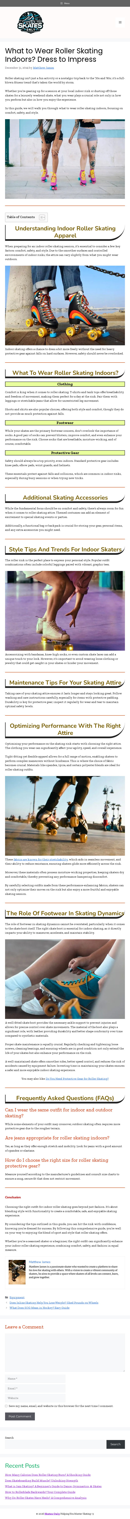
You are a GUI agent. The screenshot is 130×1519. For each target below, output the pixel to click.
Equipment (17, 1297)
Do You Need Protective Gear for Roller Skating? (77, 1078)
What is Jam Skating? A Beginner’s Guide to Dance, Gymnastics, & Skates (53, 1486)
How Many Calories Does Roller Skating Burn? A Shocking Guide (48, 1474)
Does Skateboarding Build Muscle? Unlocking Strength (41, 1480)
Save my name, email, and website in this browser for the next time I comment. (61, 1406)
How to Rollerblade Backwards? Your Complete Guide (40, 1492)
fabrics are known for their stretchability (41, 859)
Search (9, 1437)
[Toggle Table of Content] (40, 217)
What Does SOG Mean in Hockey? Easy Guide (39, 1307)
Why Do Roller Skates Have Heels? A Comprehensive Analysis (45, 1497)
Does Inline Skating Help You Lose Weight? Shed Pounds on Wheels (54, 1302)
